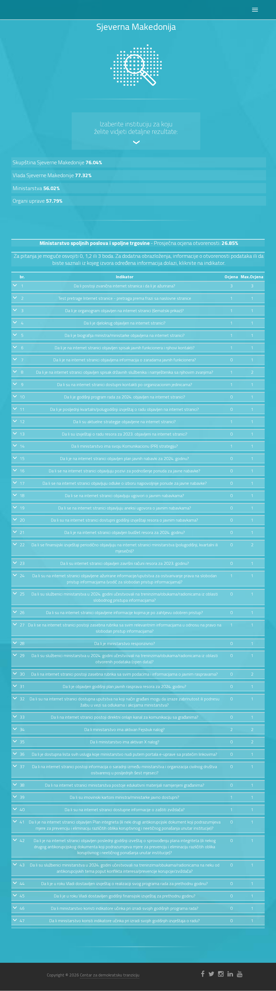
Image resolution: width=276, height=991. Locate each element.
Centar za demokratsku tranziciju (109, 975)
